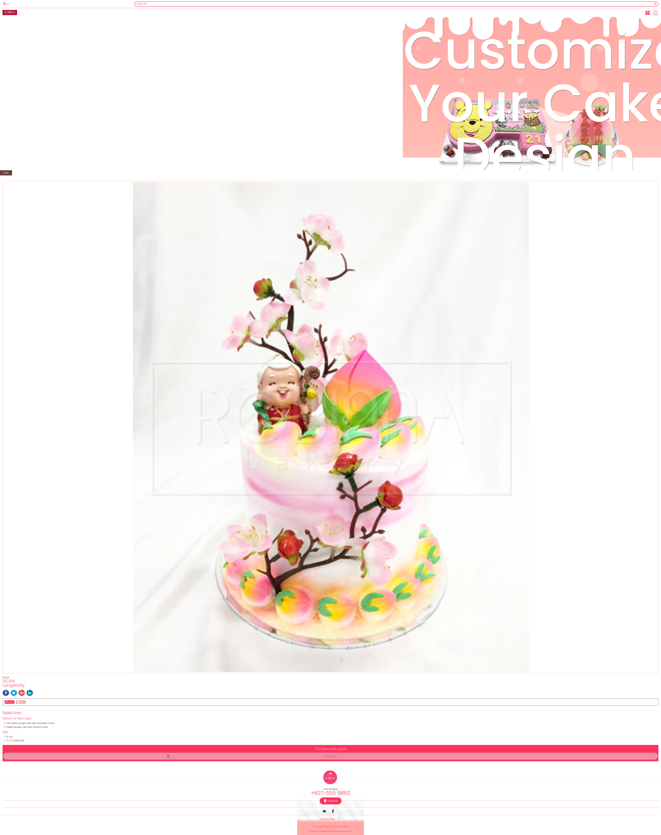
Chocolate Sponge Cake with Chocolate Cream (30, 723)
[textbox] (394, 4)
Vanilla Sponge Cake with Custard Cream (27, 726)
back (6, 172)
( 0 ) (7, 3)
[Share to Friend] (9, 702)
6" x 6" (10, 736)
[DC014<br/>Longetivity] (330, 671)
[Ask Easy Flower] (21, 702)
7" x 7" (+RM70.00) (15, 740)
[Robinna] (10, 12)
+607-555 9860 (330, 793)
